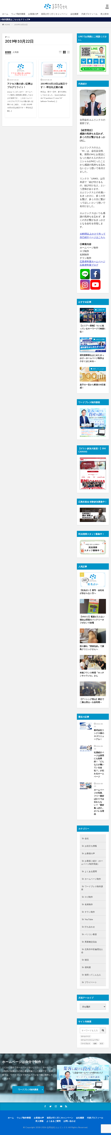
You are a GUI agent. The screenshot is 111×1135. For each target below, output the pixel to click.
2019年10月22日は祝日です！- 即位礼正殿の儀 (54, 85)
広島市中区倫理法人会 (92, 950)
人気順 (16, 52)
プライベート (91, 982)
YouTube (89, 919)
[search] (103, 1030)
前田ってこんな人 (98, 369)
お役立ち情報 (100, 339)
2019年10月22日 (21, 24)
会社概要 (74, 14)
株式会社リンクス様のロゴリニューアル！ (99, 734)
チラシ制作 (90, 912)
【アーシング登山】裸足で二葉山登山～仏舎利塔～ (92, 700)
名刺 (95, 1043)
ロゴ (101, 1043)
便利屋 (88, 967)
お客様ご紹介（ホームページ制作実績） (92, 862)
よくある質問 (91, 871)
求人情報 (104, 14)
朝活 (87, 960)
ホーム (5, 14)
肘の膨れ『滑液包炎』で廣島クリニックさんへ (92, 647)
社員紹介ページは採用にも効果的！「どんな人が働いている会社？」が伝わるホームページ (99, 764)
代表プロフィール (89, 14)
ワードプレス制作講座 (92, 888)
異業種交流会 (91, 942)
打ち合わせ (90, 927)
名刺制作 (89, 904)
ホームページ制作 (93, 879)
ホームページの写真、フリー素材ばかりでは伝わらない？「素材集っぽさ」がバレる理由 (99, 802)
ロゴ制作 (89, 897)
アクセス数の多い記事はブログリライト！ (20, 85)
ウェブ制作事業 (18, 14)
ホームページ (85, 1036)
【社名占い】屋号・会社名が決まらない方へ (92, 591)
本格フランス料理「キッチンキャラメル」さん (92, 674)
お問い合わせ (69, 1121)
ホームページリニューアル (90, 1040)
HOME (7, 24)
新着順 (8, 52)
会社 (87, 838)
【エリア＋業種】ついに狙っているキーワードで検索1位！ (92, 328)
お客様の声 (33, 14)
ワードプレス (85, 1043)
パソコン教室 (91, 934)
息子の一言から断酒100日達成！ (93, 386)
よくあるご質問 (53, 1121)
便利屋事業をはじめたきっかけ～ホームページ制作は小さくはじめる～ (92, 358)
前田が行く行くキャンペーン (54, 14)
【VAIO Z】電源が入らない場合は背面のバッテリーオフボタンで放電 (92, 619)
